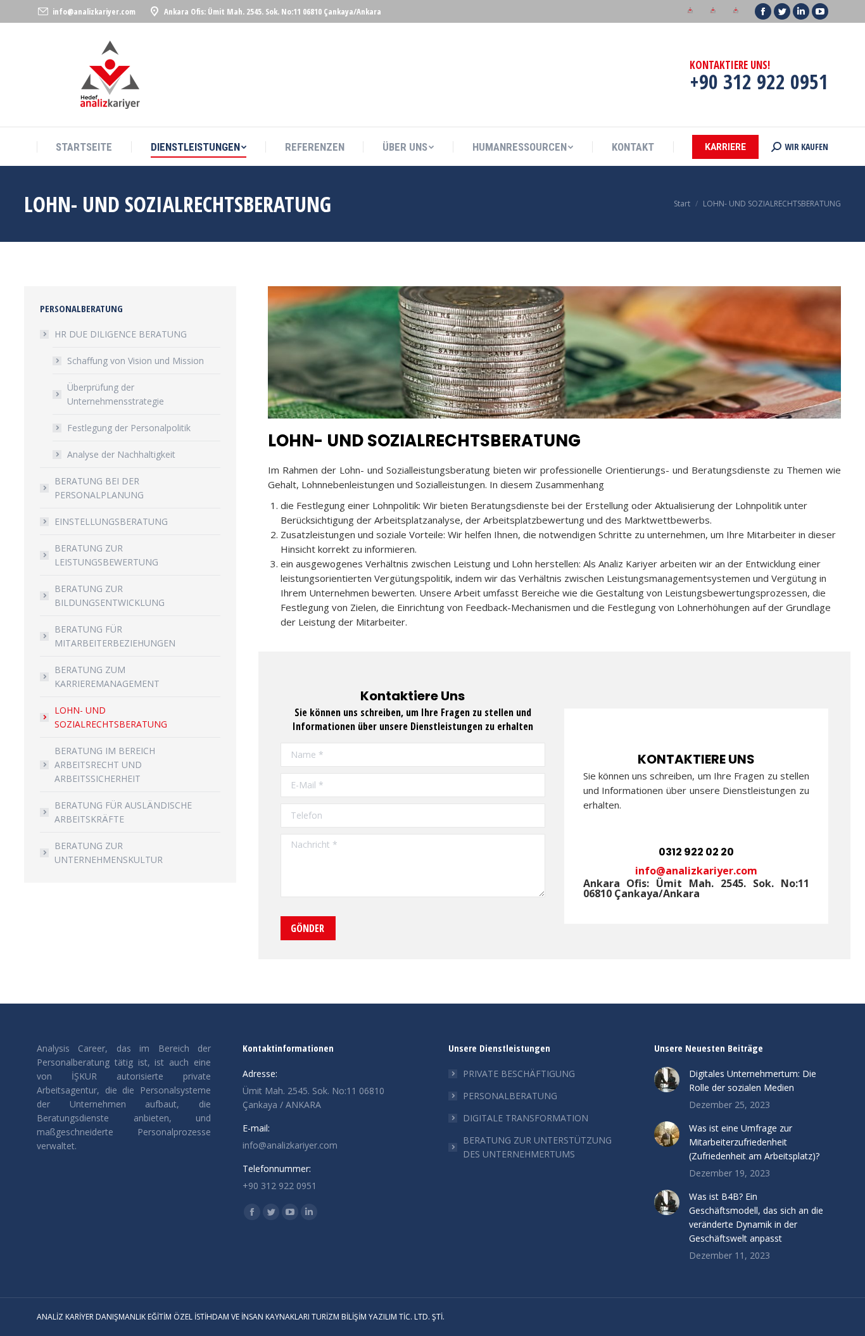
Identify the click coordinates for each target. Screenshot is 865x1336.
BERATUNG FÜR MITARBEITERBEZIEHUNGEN (114, 636)
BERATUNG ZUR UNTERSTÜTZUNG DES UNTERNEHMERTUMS (537, 1147)
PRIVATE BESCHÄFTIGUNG (519, 1074)
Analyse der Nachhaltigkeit (121, 454)
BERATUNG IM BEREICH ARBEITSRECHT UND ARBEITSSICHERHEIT (104, 765)
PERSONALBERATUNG (510, 1096)
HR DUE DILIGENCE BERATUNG (120, 334)
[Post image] (666, 1079)
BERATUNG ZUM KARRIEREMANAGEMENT (107, 677)
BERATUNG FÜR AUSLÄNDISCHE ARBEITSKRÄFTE (123, 812)
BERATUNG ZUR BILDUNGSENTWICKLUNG (109, 595)
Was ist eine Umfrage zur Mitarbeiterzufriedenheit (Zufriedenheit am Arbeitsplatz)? (754, 1142)
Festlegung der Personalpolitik (129, 428)
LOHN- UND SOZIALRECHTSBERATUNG (110, 717)
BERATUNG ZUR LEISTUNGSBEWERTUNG (106, 555)
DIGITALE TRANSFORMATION (525, 1118)
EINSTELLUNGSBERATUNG (111, 521)
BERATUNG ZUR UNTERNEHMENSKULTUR (108, 853)
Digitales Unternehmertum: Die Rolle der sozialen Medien (752, 1080)
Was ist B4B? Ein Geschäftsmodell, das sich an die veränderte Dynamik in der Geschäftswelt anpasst (756, 1217)
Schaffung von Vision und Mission (135, 361)
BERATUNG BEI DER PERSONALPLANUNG (99, 488)
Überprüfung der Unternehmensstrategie (115, 394)
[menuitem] (690, 12)
